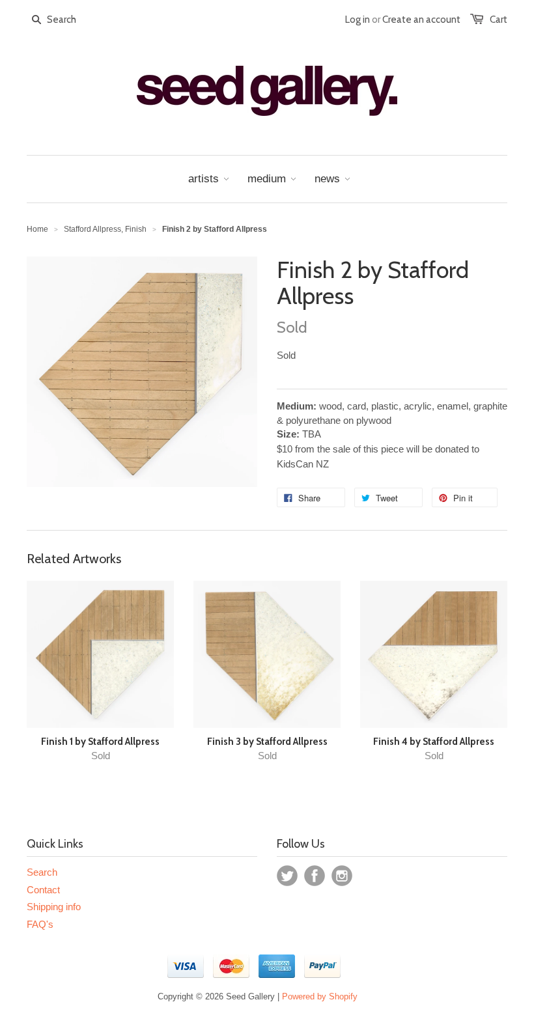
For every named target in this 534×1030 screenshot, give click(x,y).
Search (42, 872)
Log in (357, 19)
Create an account (421, 19)
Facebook (314, 875)
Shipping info (54, 906)
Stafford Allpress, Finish (105, 229)
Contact (43, 889)
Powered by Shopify (320, 996)
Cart (498, 19)
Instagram (341, 875)
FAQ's (40, 924)
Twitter (287, 875)
